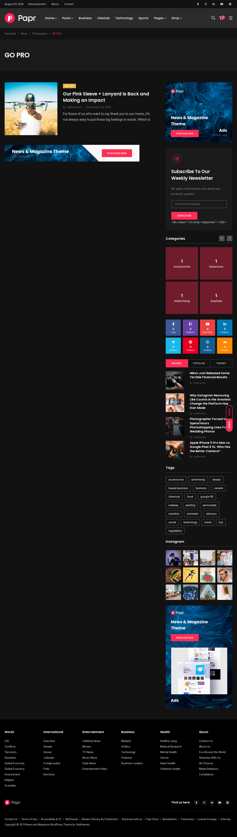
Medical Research (171, 746)
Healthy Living (168, 741)
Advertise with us (132, 819)
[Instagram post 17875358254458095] (225, 575)
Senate (48, 746)
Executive (49, 741)
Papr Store (152, 819)
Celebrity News (91, 741)
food (190, 496)
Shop (175, 18)
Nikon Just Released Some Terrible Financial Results (210, 375)
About (55, 4)
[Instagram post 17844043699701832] (190, 592)
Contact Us (206, 741)
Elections (49, 774)
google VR (207, 496)
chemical (174, 496)
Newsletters (170, 819)
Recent (177, 363)
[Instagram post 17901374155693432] (173, 558)
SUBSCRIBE (184, 215)
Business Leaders (132, 763)
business (201, 488)
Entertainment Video (94, 769)
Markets (126, 741)
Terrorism (10, 752)
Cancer (164, 757)
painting (190, 505)
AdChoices (71, 819)
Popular (199, 363)
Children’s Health (170, 769)
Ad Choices (206, 763)
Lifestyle (103, 18)
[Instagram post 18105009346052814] (173, 592)
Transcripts (187, 819)
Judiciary (49, 757)
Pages (158, 18)
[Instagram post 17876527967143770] (190, 558)
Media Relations (208, 769)
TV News (88, 752)
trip (221, 522)
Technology (124, 18)
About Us (204, 746)
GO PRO (69, 86)
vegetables (175, 530)
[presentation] (222, 238)
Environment (12, 774)
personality (209, 505)
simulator (193, 513)
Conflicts (10, 746)
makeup (173, 505)
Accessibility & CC (51, 819)
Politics (125, 746)
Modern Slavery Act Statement (100, 819)
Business (85, 18)
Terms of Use (29, 819)
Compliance (206, 774)
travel (208, 522)
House (47, 752)
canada (218, 488)
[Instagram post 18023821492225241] (207, 592)
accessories (176, 479)
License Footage (207, 819)
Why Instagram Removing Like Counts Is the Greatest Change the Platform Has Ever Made (210, 401)
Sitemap (226, 819)
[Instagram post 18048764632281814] (225, 558)
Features (126, 757)
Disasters (10, 757)
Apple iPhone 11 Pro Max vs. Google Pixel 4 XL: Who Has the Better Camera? (210, 447)
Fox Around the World (212, 752)
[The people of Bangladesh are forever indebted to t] (207, 575)
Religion (9, 780)
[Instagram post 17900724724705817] (190, 575)
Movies (86, 746)
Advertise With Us (210, 757)
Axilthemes (83, 824)
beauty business (178, 488)
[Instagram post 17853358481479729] (173, 575)
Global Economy (14, 763)
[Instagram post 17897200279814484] (207, 558)
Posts (66, 18)
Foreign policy (52, 763)
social (172, 522)
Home (49, 18)
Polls (46, 769)
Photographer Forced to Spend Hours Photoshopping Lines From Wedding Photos (210, 425)
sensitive (173, 513)
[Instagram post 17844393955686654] (225, 592)
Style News (89, 763)
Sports (143, 18)
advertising (198, 479)
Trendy (221, 363)
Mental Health (168, 752)
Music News (89, 757)
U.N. (7, 741)
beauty (217, 479)
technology (190, 522)
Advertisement (37, 4)
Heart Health (167, 763)
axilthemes (200, 383)
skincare (211, 513)
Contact (69, 4)
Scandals (10, 785)
